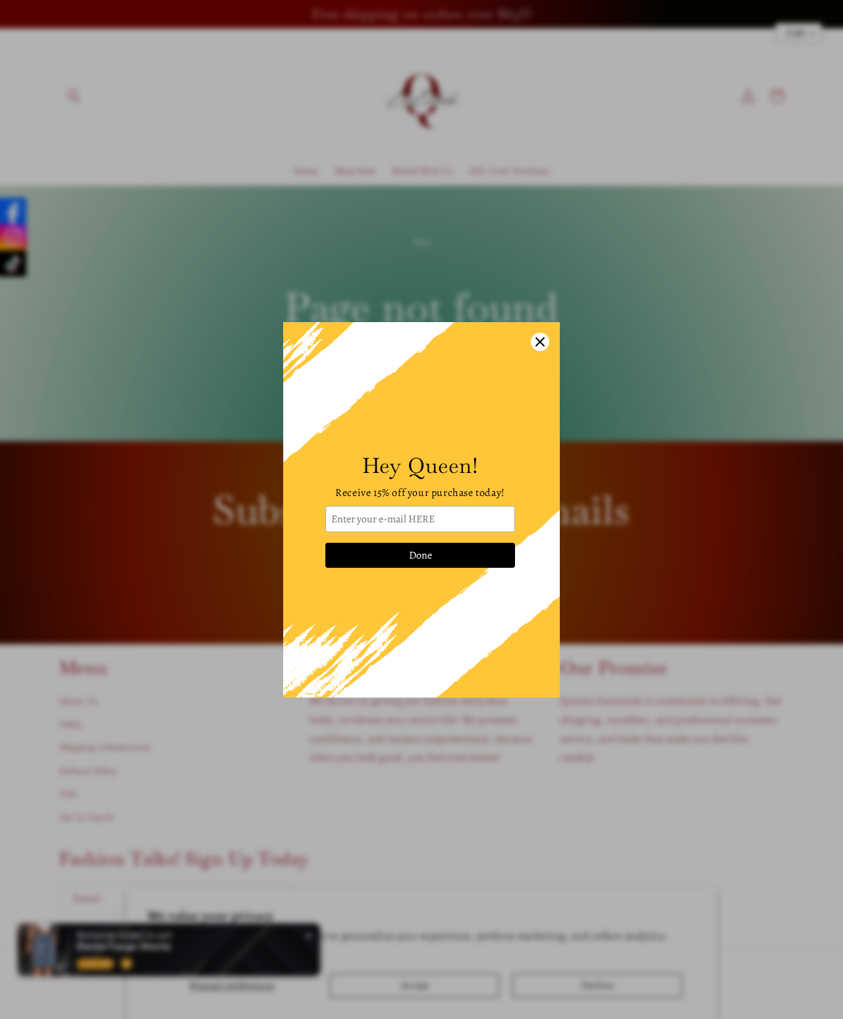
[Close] (540, 342)
